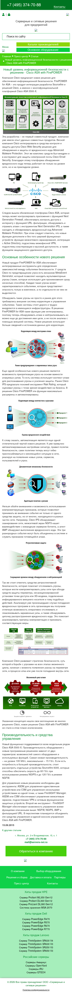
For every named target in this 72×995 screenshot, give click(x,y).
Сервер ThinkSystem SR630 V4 (36, 940)
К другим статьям (11, 830)
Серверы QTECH (36, 972)
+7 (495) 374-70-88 (24, 4)
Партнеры (60, 877)
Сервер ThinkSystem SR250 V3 (36, 947)
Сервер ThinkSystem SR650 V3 (36, 950)
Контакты (59, 7)
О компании (17, 871)
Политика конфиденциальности (36, 990)
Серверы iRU (36, 969)
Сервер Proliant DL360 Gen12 (36, 900)
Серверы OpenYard (36, 965)
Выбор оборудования (48, 871)
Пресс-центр (21, 883)
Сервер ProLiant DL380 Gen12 (36, 904)
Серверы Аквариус (36, 962)
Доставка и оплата (40, 877)
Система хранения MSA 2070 (36, 907)
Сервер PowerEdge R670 (36, 925)
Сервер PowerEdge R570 (36, 922)
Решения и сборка (16, 877)
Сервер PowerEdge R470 (36, 919)
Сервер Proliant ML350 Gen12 (36, 897)
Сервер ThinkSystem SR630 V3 (36, 944)
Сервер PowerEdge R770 (36, 929)
